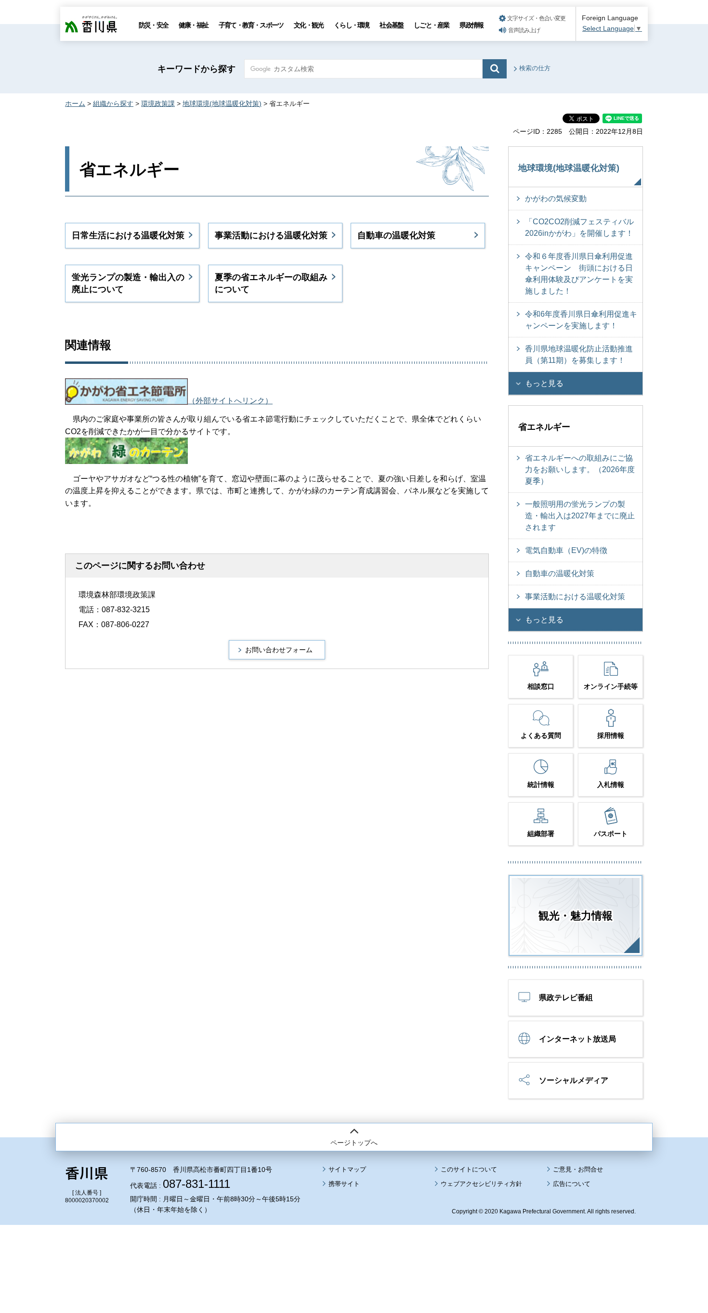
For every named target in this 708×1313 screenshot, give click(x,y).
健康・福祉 (193, 25)
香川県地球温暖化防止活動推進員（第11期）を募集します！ (579, 354)
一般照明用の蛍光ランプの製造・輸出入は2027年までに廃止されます (580, 515)
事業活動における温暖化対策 (271, 235)
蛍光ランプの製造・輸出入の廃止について (128, 283)
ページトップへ (354, 1142)
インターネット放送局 (577, 1039)
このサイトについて (469, 1169)
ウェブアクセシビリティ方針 (481, 1183)
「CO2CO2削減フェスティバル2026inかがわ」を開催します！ (579, 227)
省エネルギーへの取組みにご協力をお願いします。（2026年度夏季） (580, 469)
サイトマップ (347, 1169)
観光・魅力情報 (575, 916)
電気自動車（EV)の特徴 (566, 550)
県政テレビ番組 (566, 997)
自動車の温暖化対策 (396, 235)
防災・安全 (153, 25)
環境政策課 (158, 103)
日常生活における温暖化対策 (128, 235)
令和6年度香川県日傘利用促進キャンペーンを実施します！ (581, 320)
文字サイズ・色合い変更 (536, 18)
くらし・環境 (351, 25)
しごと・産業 (431, 25)
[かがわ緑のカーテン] (126, 460)
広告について (571, 1183)
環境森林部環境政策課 (117, 595)
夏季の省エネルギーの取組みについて (271, 283)
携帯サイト (344, 1183)
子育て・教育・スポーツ (251, 25)
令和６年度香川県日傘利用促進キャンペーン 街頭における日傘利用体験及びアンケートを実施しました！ (579, 273)
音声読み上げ (524, 30)
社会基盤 (391, 25)
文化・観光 (308, 25)
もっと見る (544, 383)
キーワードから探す (196, 69)
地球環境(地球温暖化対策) (222, 103)
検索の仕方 (535, 68)
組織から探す (113, 103)
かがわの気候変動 (556, 198)
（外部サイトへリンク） (230, 401)
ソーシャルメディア (573, 1080)
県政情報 (471, 25)
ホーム (75, 103)
